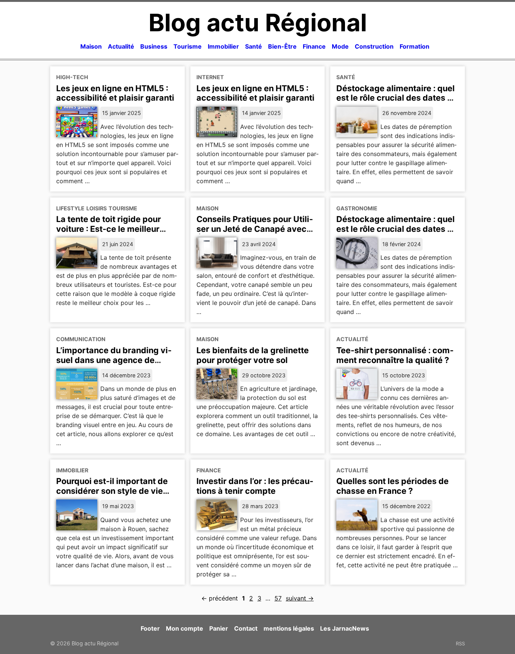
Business (153, 46)
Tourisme (187, 46)
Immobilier (223, 46)
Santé (253, 46)
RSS (460, 643)
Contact (246, 628)
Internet (210, 77)
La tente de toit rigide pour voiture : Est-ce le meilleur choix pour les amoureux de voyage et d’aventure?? (110, 233)
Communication (81, 339)
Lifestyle (70, 208)
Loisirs (96, 208)
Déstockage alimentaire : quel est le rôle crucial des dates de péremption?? (396, 229)
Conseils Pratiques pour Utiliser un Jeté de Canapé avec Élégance (254, 229)
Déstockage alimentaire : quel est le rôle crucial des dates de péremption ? (396, 98)
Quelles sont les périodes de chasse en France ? (392, 486)
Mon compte (184, 628)
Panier (218, 628)
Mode (340, 46)
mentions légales (289, 628)
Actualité (121, 46)
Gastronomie (356, 208)
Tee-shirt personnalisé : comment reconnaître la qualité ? (395, 355)
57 (278, 598)
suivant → (300, 598)
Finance (314, 46)
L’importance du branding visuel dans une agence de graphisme (114, 360)
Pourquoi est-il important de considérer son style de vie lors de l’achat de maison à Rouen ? (112, 495)
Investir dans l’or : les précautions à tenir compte (254, 486)
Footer (150, 628)
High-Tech (72, 77)
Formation (414, 46)
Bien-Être (282, 46)
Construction (374, 46)
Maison (91, 46)
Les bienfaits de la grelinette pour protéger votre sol (252, 355)
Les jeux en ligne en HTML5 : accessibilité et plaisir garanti (115, 93)
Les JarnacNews (344, 628)
